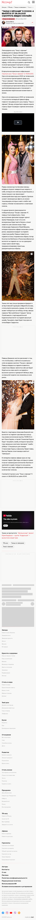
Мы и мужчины (6, 737)
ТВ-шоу (5, 543)
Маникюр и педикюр (8, 664)
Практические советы (8, 687)
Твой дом (5, 702)
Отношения (6, 735)
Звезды (5, 630)
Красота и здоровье (9, 653)
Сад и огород (6, 711)
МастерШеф (5, 822)
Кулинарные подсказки (8, 728)
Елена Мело (10, 22)
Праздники (6, 790)
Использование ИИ (9, 884)
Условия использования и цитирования (17, 886)
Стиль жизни (7, 770)
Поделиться (32, 22)
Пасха (3, 804)
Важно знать (5, 763)
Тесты (4, 778)
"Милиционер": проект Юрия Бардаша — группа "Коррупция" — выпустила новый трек (18, 535)
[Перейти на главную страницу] (6, 2)
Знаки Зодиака (6, 857)
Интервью (5, 647)
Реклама (5, 875)
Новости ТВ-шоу (6, 816)
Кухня (4, 720)
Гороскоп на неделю (8, 848)
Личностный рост (7, 758)
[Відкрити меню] (33, 2)
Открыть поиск (29, 2)
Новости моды (6, 685)
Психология (5, 760)
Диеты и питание (7, 667)
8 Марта (4, 798)
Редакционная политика (11, 881)
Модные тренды (7, 693)
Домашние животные (8, 708)
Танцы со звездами (8, 19)
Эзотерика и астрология (9, 772)
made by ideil (29, 917)
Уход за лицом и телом (8, 656)
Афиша (5, 831)
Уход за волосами (7, 658)
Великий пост (6, 801)
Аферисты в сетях (7, 824)
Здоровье (5, 670)
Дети (3, 746)
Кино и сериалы (6, 833)
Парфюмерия (6, 673)
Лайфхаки (5, 713)
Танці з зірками (8, 546)
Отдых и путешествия (8, 775)
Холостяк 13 (5, 819)
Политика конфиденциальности (14, 878)
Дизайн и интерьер (7, 705)
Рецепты (4, 722)
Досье (4, 641)
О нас (4, 872)
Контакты (5, 869)
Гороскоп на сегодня (8, 845)
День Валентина (7, 793)
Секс (3, 740)
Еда (3, 725)
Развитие (5, 752)
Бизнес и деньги (6, 755)
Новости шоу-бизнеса (8, 632)
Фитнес (4, 675)
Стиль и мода (7, 682)
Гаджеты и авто (6, 784)
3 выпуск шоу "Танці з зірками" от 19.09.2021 (17, 74)
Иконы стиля (5, 690)
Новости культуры (7, 836)
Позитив (4, 781)
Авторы (5, 867)
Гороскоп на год (6, 854)
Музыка (4, 644)
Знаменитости (6, 635)
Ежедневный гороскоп (8, 859)
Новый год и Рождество (9, 795)
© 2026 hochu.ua (7, 917)
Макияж (4, 661)
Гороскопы (6, 843)
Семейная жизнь (7, 743)
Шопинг (4, 696)
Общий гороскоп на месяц (9, 851)
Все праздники (6, 807)
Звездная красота (7, 638)
